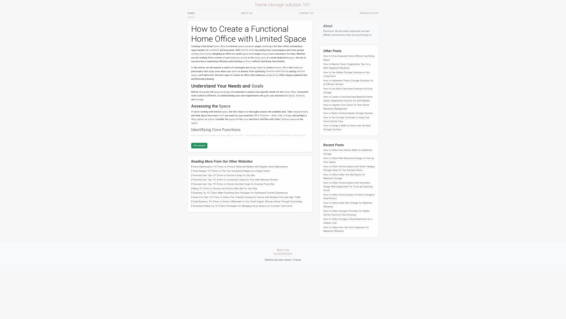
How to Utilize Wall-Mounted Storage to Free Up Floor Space (348, 160)
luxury (266, 53)
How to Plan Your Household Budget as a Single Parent (241, 171)
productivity (272, 75)
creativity (214, 50)
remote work (247, 50)
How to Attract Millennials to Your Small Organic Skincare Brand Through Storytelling (258, 201)
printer (211, 119)
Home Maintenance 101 (204, 166)
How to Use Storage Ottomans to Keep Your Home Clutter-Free (346, 119)
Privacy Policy (369, 13)
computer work (217, 139)
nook (244, 57)
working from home (201, 53)
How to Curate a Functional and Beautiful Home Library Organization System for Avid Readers (348, 98)
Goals (257, 86)
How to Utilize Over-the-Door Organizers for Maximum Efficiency (346, 229)
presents (249, 46)
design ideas (256, 67)
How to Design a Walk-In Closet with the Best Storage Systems (347, 127)
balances (298, 67)
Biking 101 (197, 188)
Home (191, 13)
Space (224, 106)
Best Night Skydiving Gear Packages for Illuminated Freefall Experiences (250, 192)
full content (199, 145)
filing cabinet (197, 119)
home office (219, 46)
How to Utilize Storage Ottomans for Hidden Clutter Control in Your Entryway (346, 213)
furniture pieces (288, 119)
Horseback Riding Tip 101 (205, 206)
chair (280, 115)
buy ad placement (283, 253)
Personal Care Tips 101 (204, 175)
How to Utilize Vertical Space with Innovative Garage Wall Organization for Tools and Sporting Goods (348, 186)
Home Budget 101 (201, 171)
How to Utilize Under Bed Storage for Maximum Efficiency (347, 204)
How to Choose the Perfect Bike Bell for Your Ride (231, 188)
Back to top (283, 250)
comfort (247, 61)
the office (239, 135)
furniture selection (275, 71)
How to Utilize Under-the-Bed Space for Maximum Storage (344, 176)
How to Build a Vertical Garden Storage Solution (348, 113)
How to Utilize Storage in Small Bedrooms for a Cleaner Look (347, 221)
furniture (300, 95)
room (221, 115)
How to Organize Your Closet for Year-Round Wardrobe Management (346, 107)
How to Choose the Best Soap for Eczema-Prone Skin (246, 184)
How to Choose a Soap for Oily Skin (236, 175)
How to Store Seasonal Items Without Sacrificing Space (348, 58)
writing (275, 135)
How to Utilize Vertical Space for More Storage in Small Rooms (349, 196)
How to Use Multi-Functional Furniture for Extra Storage (347, 90)
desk (274, 115)
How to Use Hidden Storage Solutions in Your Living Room (346, 74)
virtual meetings (253, 139)
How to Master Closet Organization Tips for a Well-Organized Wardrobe (347, 66)
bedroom (235, 57)
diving (202, 92)
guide (266, 95)
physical (218, 92)
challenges (267, 46)
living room (259, 57)
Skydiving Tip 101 (201, 192)
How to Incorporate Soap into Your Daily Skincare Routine (248, 179)
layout (291, 95)
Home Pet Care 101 (202, 197)
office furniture (261, 115)
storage (199, 99)
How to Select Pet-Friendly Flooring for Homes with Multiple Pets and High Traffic (258, 197)
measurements (300, 111)
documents (286, 139)
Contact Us (306, 13)
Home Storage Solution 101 (283, 5)
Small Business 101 (202, 201)
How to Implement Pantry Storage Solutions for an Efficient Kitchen (348, 82)
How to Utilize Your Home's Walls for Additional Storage (347, 152)
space (241, 46)
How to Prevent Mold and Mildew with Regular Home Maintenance (253, 166)
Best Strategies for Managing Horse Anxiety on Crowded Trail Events (256, 206)
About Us (246, 13)
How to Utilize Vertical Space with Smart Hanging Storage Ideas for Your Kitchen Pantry (349, 168)
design (226, 92)
